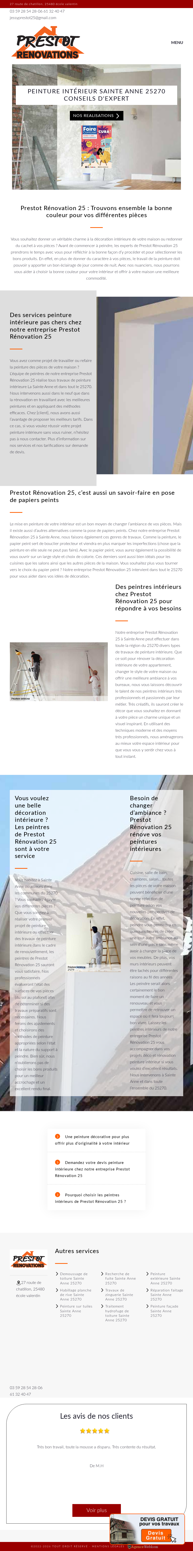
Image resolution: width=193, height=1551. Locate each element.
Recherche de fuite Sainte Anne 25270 (120, 1278)
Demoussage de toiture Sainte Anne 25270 (74, 1278)
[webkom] (143, 1546)
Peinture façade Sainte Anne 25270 (164, 1311)
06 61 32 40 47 (51, 11)
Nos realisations (94, 116)
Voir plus (96, 1510)
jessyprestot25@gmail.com (33, 18)
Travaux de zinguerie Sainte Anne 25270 (119, 1295)
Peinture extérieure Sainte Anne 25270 (165, 1278)
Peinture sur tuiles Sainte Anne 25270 (76, 1311)
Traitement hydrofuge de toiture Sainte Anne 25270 (117, 1313)
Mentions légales (108, 1546)
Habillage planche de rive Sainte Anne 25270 (75, 1295)
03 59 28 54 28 (23, 11)
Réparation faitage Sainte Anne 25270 (167, 1295)
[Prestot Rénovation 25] (47, 42)
